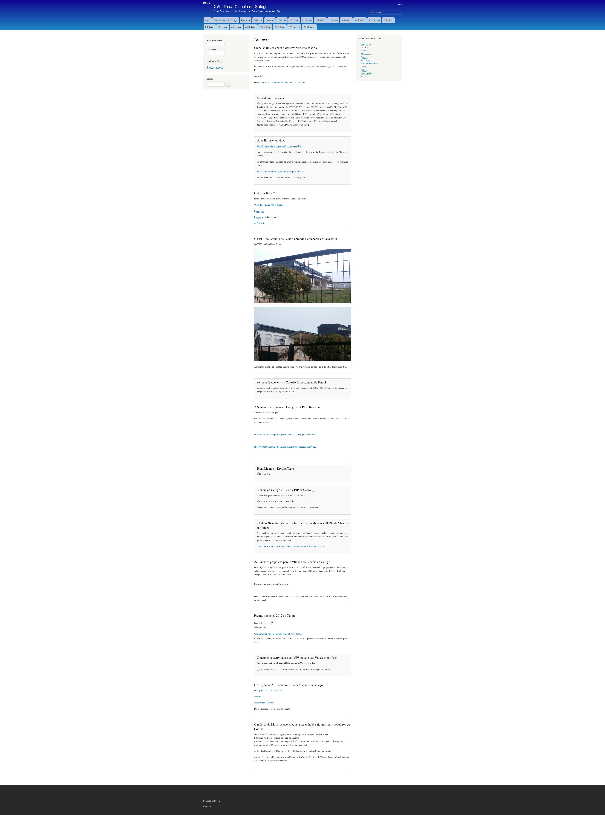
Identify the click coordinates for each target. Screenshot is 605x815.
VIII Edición (374, 20)
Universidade (366, 73)
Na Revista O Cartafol (264, 702)
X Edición (209, 26)
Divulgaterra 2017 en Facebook (268, 690)
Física (363, 50)
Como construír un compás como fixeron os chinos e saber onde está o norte (290, 546)
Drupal (217, 800)
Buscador (245, 20)
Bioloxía (364, 47)
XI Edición (222, 26)
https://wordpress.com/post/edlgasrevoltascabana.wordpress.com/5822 (285, 434)
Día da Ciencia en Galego (225, 20)
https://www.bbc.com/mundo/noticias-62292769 (283, 82)
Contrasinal (211, 49)
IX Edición (388, 20)
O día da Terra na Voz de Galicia (268, 204)
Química (364, 57)
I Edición (282, 20)
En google (258, 217)
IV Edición (320, 20)
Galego (364, 70)
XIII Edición (250, 26)
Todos (363, 76)
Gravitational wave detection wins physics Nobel (278, 633)
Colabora (258, 20)
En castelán (259, 210)
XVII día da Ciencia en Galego (241, 6)
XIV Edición (265, 26)
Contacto (270, 20)
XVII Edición (309, 26)
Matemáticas (366, 53)
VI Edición (346, 20)
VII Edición (360, 20)
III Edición (307, 20)
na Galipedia (259, 223)
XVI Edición (294, 26)
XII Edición (236, 26)
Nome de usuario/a (214, 40)
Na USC (258, 696)
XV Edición (280, 26)
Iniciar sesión (375, 12)
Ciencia (364, 66)
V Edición (333, 20)
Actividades (366, 44)
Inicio (400, 4)
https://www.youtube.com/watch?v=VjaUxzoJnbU (279, 145)
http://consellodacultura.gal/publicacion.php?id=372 (280, 171)
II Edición (294, 20)
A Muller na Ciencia (369, 63)
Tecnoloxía (365, 60)
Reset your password (215, 67)
